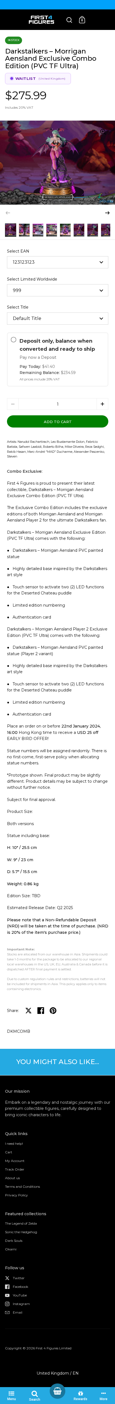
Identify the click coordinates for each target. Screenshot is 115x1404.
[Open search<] (69, 20)
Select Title (17, 307)
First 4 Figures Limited (53, 1348)
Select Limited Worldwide (32, 279)
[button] (107, 212)
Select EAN (18, 251)
